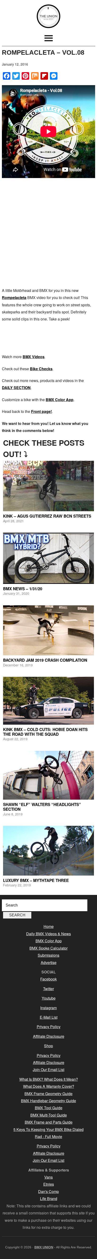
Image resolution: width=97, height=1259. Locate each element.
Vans (48, 1177)
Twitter (48, 988)
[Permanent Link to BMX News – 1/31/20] (48, 558)
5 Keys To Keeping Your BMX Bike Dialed (48, 1129)
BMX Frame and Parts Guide (49, 1122)
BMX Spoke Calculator (48, 948)
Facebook (48, 979)
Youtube (49, 998)
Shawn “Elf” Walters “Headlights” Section (42, 807)
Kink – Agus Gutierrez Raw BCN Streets (47, 516)
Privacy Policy (49, 1026)
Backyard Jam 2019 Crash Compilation (45, 660)
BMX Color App (59, 399)
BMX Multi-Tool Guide (48, 1115)
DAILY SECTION (16, 387)
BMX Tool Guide (48, 1107)
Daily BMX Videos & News (48, 933)
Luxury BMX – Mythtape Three (36, 880)
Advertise (49, 962)
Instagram (48, 1007)
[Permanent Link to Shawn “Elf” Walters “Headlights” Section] (48, 775)
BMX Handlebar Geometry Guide (48, 1100)
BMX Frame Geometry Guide (48, 1093)
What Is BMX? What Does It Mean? (48, 1079)
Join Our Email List (48, 1069)
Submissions (48, 955)
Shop (48, 1045)
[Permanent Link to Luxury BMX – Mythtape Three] (48, 851)
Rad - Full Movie (48, 1136)
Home (49, 926)
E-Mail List (48, 1017)
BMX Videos (33, 356)
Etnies (48, 1184)
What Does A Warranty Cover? (48, 1086)
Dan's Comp (48, 1191)
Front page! (41, 411)
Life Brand (48, 1198)
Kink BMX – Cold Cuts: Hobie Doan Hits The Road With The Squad (45, 732)
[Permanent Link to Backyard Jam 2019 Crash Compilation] (48, 630)
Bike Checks (41, 368)
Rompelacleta (14, 297)
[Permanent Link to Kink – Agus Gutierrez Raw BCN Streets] (48, 486)
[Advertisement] (48, 233)
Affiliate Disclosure (48, 1036)
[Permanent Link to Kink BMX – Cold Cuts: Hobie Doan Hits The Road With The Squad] (48, 701)
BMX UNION (48, 16)
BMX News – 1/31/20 (22, 588)
